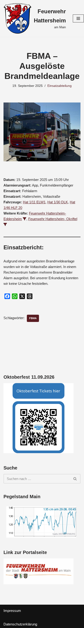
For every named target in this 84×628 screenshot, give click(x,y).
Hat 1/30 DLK (57, 202)
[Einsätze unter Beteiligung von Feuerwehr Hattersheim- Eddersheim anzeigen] (24, 219)
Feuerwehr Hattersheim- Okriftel (52, 219)
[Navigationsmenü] (78, 18)
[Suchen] (75, 478)
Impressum (12, 611)
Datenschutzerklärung (20, 624)
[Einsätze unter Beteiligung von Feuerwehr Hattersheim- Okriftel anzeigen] (5, 224)
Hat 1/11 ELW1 (34, 202)
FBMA (33, 318)
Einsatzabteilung (59, 86)
